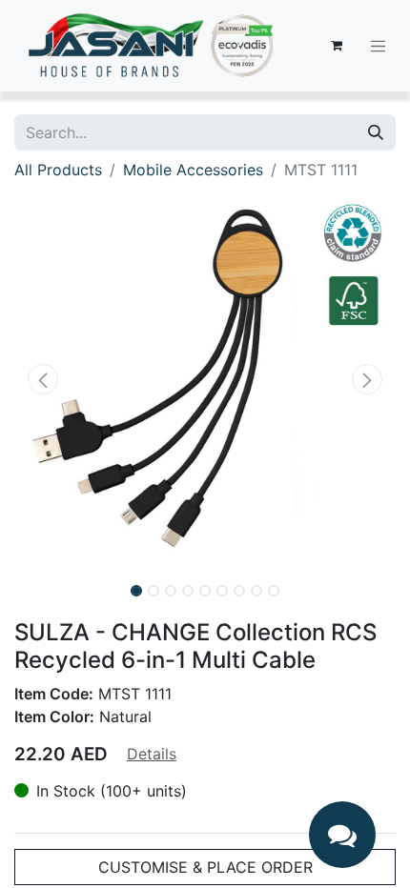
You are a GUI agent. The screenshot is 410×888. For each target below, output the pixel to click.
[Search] (376, 132)
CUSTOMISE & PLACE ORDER (205, 867)
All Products (58, 169)
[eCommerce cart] (336, 46)
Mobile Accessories (193, 169)
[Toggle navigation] (378, 46)
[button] (43, 379)
